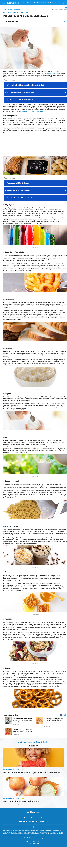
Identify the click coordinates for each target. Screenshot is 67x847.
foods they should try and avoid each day (28, 111)
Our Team (50, 2)
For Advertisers (43, 821)
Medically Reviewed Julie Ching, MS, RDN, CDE (15, 804)
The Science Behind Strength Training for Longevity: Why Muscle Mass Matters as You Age (53, 721)
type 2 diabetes (50, 73)
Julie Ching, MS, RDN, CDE (11, 9)
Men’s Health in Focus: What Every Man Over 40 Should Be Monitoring (23, 720)
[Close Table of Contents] (65, 22)
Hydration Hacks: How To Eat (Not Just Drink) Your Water (22, 730)
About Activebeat (29, 817)
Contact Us (40, 817)
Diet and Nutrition (37, 2)
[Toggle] (30, 2)
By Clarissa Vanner (7, 775)
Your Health (26, 2)
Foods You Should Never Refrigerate (21, 801)
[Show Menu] (4, 3)
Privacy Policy (23, 821)
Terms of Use (33, 821)
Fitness (45, 2)
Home (4, 13)
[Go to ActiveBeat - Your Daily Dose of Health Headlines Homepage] (11, 3)
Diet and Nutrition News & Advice (17, 12)
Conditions (57, 2)
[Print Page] (66, 8)
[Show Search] (63, 3)
